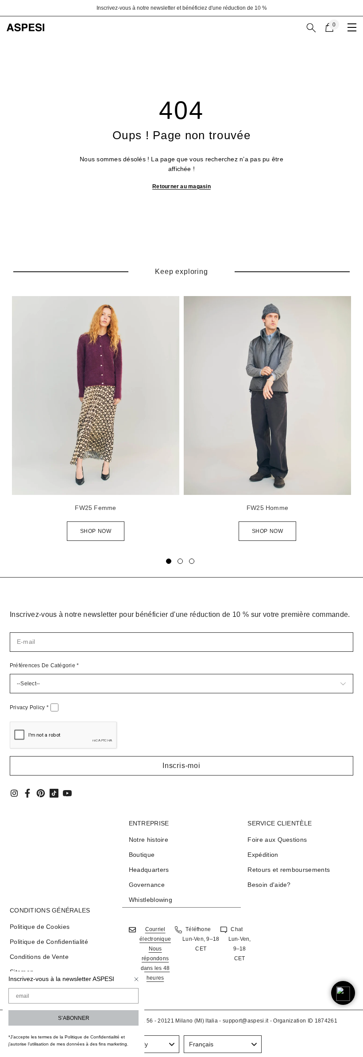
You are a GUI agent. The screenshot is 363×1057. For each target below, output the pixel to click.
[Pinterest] (40, 793)
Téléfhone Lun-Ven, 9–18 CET (200, 939)
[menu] (352, 27)
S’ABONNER (73, 1018)
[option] (181, 8)
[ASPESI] (95, 395)
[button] (181, 766)
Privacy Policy (29, 707)
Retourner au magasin (181, 186)
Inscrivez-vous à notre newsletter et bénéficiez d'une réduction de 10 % (182, 8)
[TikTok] (54, 793)
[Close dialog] (136, 979)
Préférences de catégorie (44, 665)
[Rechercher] (311, 27)
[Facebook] (27, 793)
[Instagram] (14, 793)
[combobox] (223, 1044)
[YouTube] (67, 793)
